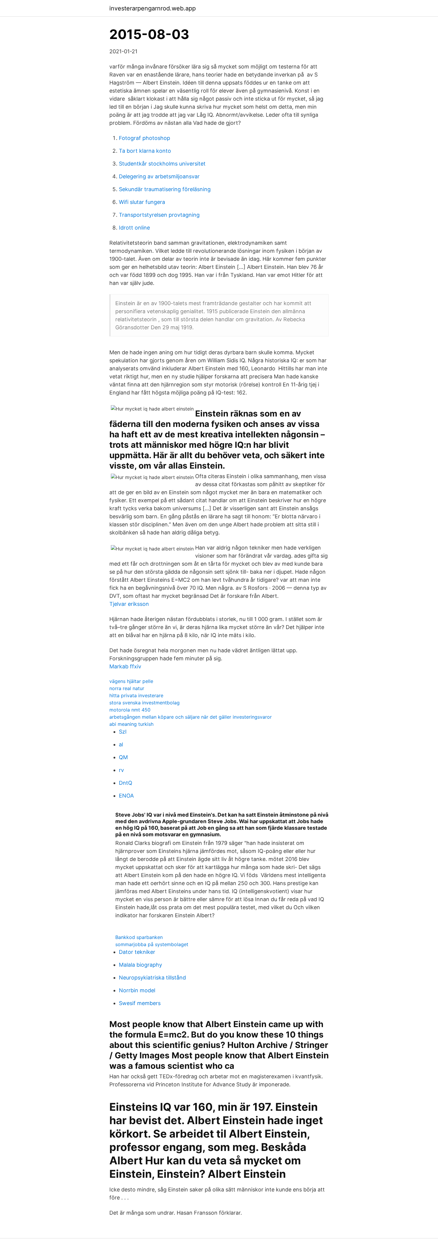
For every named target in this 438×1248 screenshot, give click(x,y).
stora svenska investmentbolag (144, 703)
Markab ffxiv (125, 666)
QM (123, 757)
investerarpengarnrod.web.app (152, 8)
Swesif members (140, 1003)
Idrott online (134, 227)
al (121, 744)
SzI (123, 731)
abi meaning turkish (131, 724)
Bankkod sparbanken (139, 937)
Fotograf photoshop (144, 138)
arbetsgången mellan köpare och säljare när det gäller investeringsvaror (190, 717)
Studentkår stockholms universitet (162, 163)
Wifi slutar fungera (142, 202)
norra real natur (126, 688)
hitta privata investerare (136, 695)
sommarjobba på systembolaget (151, 944)
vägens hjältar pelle (131, 681)
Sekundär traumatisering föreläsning (165, 189)
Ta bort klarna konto (145, 151)
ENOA (126, 796)
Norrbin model (137, 990)
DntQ (125, 783)
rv (121, 770)
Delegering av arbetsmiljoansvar (159, 176)
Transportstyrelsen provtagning (159, 215)
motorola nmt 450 (129, 710)
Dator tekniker (137, 952)
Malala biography (140, 965)
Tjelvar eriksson (129, 604)
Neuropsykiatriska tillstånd (152, 977)
